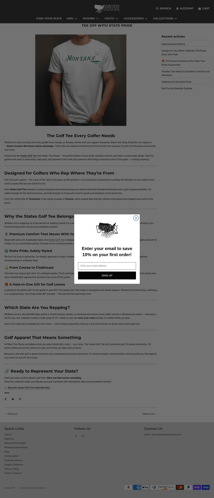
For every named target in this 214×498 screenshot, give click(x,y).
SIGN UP (107, 275)
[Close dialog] (136, 218)
